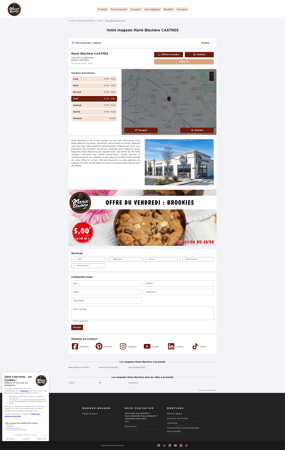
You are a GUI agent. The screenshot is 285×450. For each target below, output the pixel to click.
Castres (100, 21)
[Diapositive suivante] (213, 218)
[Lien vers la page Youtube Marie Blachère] (175, 445)
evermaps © (212, 390)
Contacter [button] (184, 62)
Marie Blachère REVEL (137, 367)
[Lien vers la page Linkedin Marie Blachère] (170, 445)
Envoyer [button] (77, 327)
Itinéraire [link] (201, 55)
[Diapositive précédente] (72, 218)
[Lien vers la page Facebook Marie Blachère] (158, 445)
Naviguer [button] (142, 130)
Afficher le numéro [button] (170, 55)
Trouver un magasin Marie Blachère (82, 21)
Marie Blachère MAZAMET (108, 367)
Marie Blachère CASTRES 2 (79, 367)
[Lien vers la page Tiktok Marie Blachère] (186, 445)
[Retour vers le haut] (277, 437)
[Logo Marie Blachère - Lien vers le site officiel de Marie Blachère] (14, 9)
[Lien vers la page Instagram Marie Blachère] (164, 445)
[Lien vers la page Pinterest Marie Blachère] (181, 445)
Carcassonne (133, 383)
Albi (99, 383)
